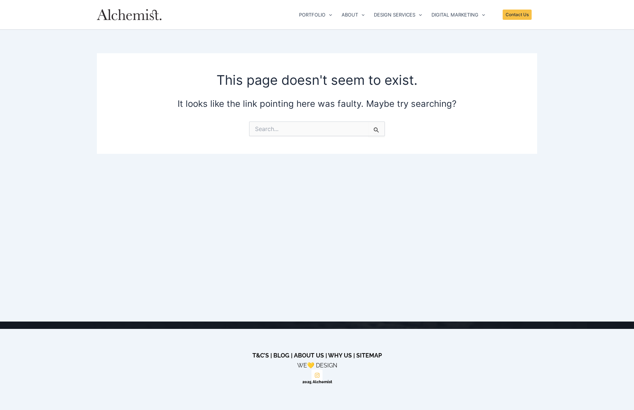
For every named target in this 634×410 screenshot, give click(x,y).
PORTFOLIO (312, 15)
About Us (309, 355)
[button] (328, 14)
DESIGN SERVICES (394, 15)
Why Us (340, 355)
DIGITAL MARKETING (454, 15)
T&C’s (260, 355)
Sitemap (369, 355)
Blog (281, 355)
